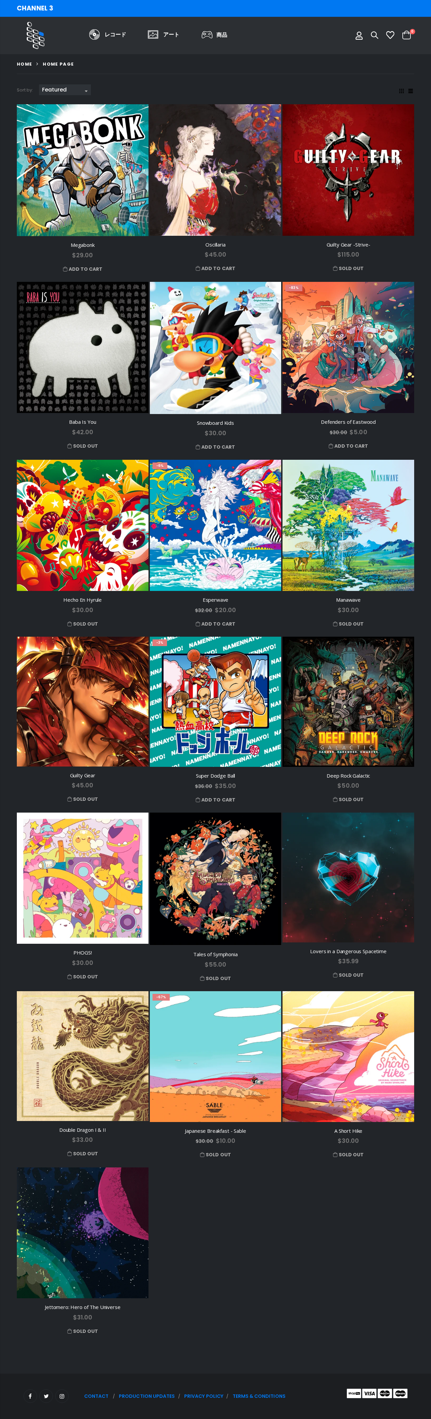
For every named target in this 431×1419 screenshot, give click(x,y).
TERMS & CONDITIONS (259, 1396)
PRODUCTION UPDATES (147, 1396)
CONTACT (96, 1396)
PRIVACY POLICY (203, 1396)
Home (24, 64)
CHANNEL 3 (35, 8)
